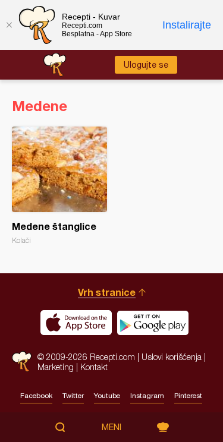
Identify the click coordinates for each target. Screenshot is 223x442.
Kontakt (94, 367)
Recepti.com (22, 361)
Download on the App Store (76, 322)
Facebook (36, 396)
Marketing (55, 367)
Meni (111, 427)
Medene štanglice (59, 186)
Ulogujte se (146, 65)
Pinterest (188, 396)
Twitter (73, 396)
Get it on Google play (153, 322)
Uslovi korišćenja (172, 357)
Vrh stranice (107, 292)
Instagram (147, 396)
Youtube (107, 396)
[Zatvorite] (8, 25)
